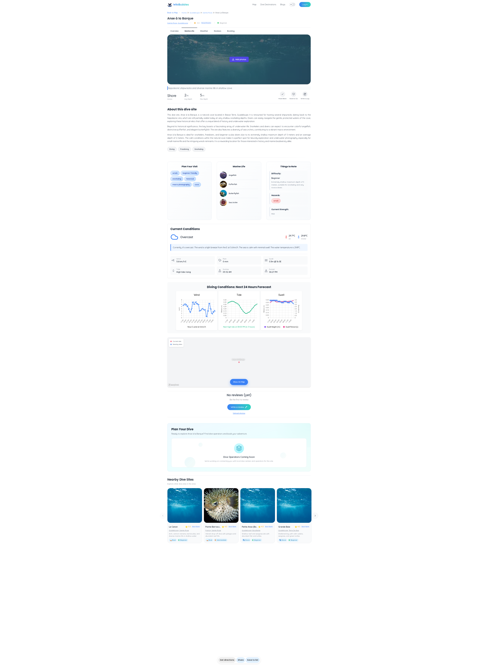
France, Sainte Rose (213, 530)
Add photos (240, 59)
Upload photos (239, 413)
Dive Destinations (268, 4)
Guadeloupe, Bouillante (251, 530)
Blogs (282, 4)
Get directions (227, 660)
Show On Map (239, 382)
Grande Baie (284, 527)
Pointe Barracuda (213, 527)
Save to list (252, 660)
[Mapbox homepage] (173, 384)
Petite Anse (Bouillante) (253, 527)
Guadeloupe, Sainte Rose (179, 530)
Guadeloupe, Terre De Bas (288, 530)
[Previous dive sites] (163, 516)
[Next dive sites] (315, 516)
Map (254, 4)
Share (241, 660)
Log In (305, 4)
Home (184, 13)
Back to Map (172, 13)
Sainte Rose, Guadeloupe (177, 23)
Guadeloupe (195, 13)
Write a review (237, 407)
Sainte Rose (207, 13)
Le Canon (173, 527)
